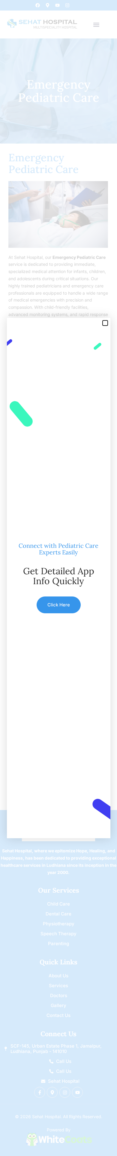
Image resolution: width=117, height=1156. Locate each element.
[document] (58, 578)
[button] (105, 323)
